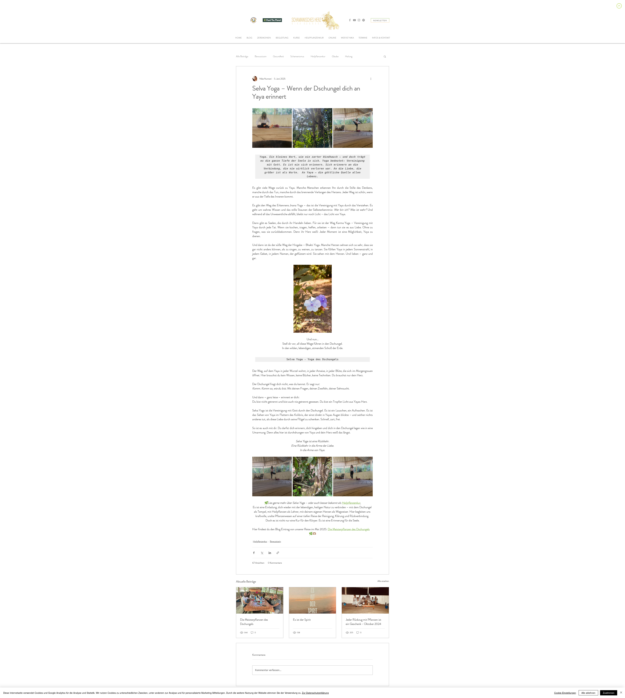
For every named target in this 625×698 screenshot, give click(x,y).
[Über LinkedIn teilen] (269, 552)
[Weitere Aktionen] (371, 79)
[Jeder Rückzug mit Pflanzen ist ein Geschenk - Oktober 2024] (365, 600)
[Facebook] (350, 20)
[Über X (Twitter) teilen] (261, 552)
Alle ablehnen (588, 692)
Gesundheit (278, 56)
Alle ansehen (383, 581)
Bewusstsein (260, 56)
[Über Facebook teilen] (253, 552)
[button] (282, 38)
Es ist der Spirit (302, 620)
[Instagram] (359, 20)
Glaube (335, 56)
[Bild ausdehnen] (312, 128)
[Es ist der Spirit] (312, 600)
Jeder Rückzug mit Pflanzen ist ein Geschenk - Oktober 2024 (363, 622)
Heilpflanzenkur (318, 56)
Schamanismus (297, 56)
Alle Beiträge (242, 56)
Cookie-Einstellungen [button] (565, 692)
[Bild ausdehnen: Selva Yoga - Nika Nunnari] (272, 128)
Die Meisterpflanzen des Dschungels (254, 622)
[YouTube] (354, 20)
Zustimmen (608, 692)
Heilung (348, 56)
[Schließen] (621, 692)
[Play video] (312, 299)
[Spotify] (363, 20)
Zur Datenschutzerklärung (315, 692)
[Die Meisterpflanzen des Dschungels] (259, 600)
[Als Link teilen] (277, 552)
